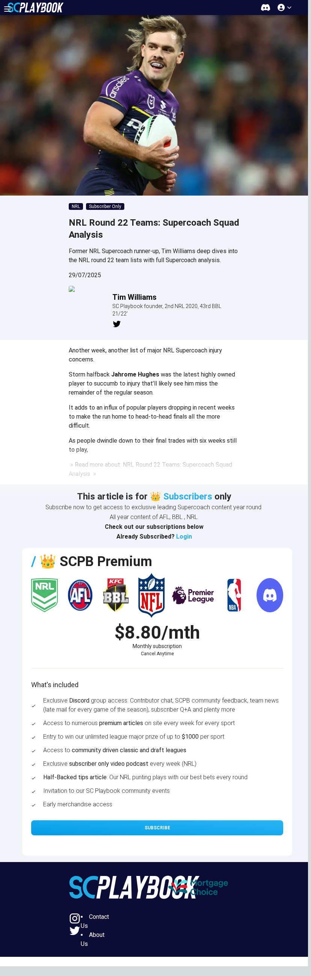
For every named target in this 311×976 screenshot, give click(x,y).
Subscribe (157, 827)
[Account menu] (285, 7)
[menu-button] (7, 9)
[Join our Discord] (265, 7)
